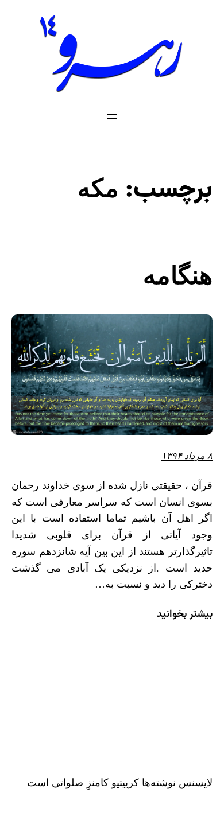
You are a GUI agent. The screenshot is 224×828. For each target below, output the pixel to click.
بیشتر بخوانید (185, 615)
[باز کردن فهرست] (112, 116)
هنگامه (178, 276)
